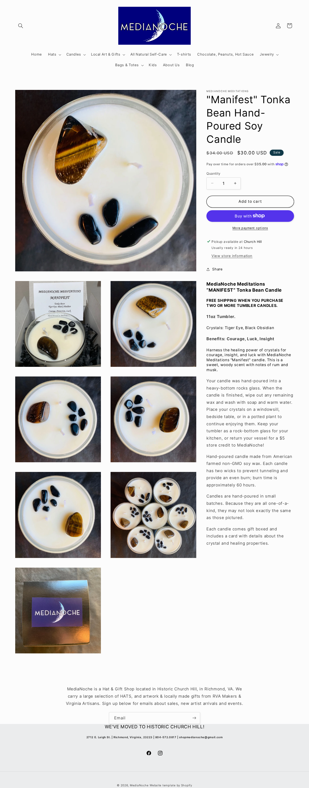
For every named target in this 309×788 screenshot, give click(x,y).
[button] (20, 25)
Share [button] (217, 269)
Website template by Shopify (171, 785)
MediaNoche (139, 785)
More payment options (250, 228)
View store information (232, 255)
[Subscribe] (194, 718)
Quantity (213, 173)
